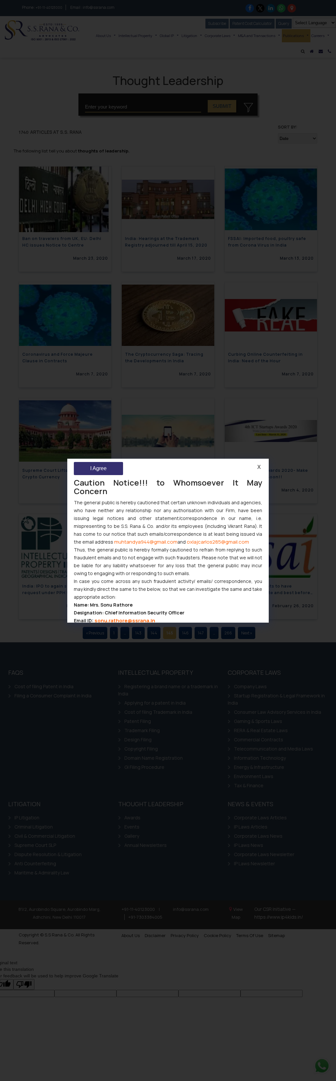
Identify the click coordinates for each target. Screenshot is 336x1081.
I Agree (98, 468)
